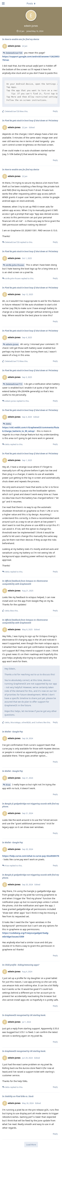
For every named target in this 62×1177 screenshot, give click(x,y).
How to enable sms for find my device (22, 39)
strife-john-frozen (15, 265)
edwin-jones (12, 344)
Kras (8, 784)
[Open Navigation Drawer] (3, 3)
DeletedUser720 (14, 52)
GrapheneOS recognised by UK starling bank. (25, 1015)
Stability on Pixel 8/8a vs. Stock (19, 1096)
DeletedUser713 (14, 384)
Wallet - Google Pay (14, 731)
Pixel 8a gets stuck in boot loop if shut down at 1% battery (31, 120)
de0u (8, 423)
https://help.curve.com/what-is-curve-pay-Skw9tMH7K (30, 855)
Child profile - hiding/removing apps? (22, 964)
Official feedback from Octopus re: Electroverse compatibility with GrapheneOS (25, 582)
